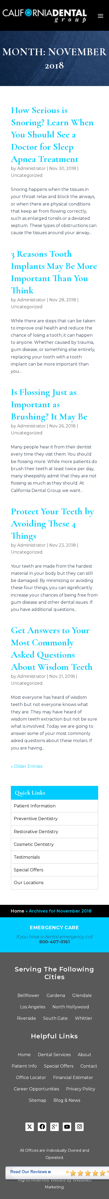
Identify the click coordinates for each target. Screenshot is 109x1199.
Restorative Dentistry (36, 831)
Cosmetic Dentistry (34, 844)
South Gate (55, 1019)
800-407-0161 (54, 941)
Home (17, 911)
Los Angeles (32, 1007)
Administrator (31, 168)
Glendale (82, 996)
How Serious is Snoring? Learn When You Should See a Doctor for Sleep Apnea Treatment (52, 134)
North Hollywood (70, 1007)
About (84, 1055)
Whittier (83, 1019)
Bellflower (28, 996)
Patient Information (35, 805)
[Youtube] (67, 1127)
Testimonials (27, 857)
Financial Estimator (73, 1078)
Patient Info (24, 1066)
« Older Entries (26, 766)
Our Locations (28, 882)
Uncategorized (27, 175)
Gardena (56, 996)
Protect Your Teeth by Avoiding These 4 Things (52, 523)
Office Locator (31, 1078)
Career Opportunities (36, 1089)
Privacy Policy (80, 1089)
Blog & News (66, 1101)
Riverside (26, 1019)
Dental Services (54, 1055)
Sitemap (37, 1101)
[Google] (54, 1127)
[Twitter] (29, 1127)
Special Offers (28, 869)
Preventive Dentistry (36, 818)
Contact (88, 1066)
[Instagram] (79, 1127)
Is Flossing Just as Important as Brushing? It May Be (49, 404)
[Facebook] (42, 1127)
